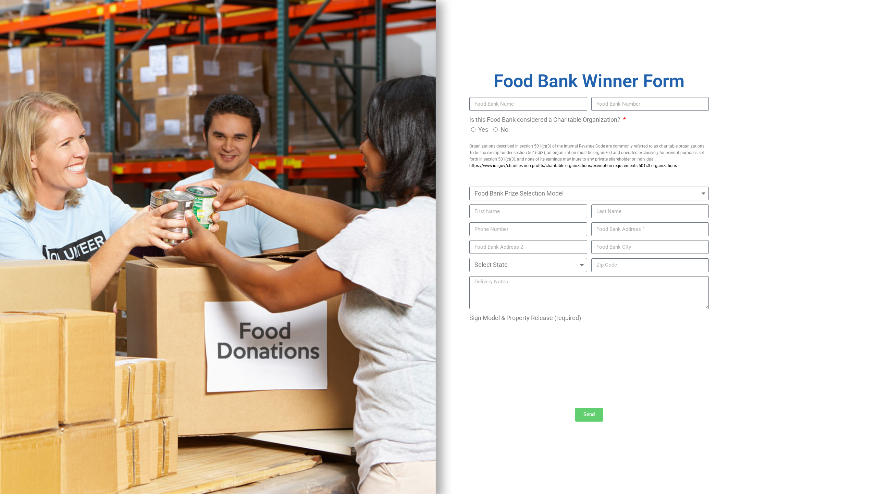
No (504, 129)
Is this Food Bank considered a (545, 119)
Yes (483, 129)
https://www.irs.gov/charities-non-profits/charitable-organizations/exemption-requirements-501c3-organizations (573, 165)
